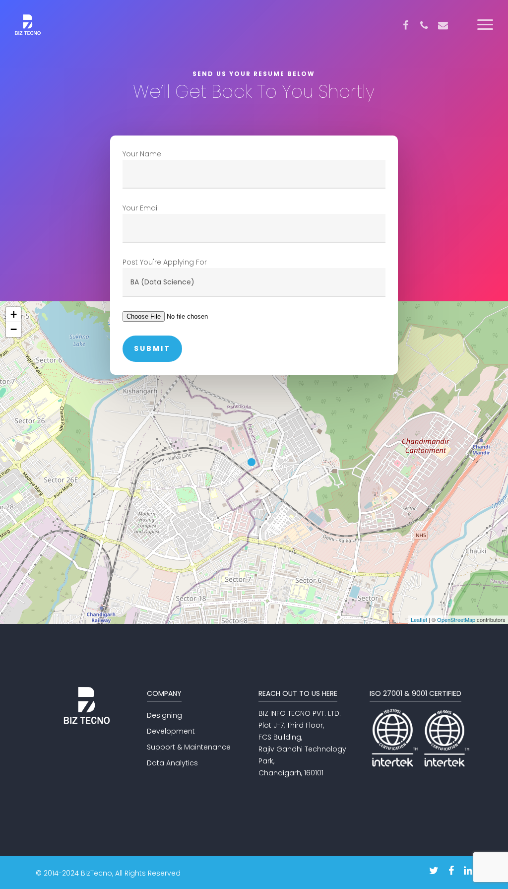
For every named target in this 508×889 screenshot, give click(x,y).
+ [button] (13, 314)
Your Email (141, 208)
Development (171, 731)
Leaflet (419, 619)
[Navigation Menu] (485, 25)
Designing (164, 715)
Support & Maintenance (189, 747)
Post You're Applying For (165, 262)
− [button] (13, 329)
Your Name (142, 154)
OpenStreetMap (456, 619)
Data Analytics (172, 763)
